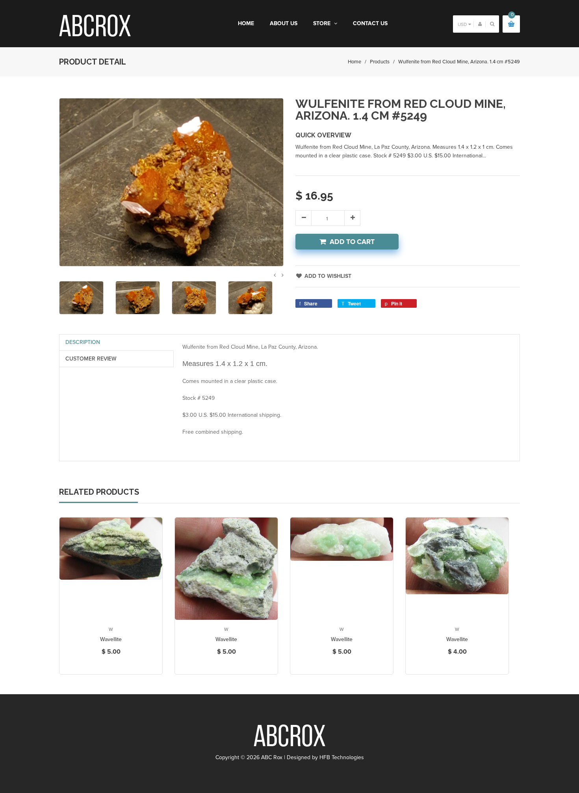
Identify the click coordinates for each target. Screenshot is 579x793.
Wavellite (111, 639)
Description (82, 342)
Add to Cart (352, 242)
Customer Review (91, 358)
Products (380, 62)
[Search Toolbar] (492, 23)
